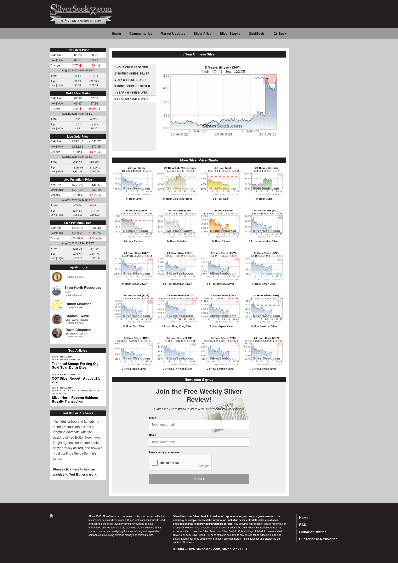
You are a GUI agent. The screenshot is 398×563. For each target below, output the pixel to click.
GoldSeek (256, 33)
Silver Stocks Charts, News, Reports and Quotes (76, 392)
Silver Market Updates (66, 359)
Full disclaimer (251, 538)
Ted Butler (76, 437)
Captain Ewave (77, 315)
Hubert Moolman (79, 303)
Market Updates (173, 33)
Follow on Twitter (312, 531)
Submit (199, 479)
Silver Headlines (62, 356)
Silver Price (202, 33)
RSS (302, 524)
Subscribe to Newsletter (318, 539)
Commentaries (140, 33)
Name (152, 435)
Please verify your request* (165, 452)
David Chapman (78, 329)
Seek (282, 33)
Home (116, 33)
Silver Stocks (230, 33)
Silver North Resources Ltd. (82, 289)
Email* (153, 417)
